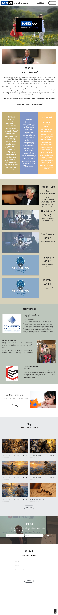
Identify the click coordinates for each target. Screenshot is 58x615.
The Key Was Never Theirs (38, 499)
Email (27, 535)
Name (8, 535)
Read (15, 405)
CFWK (34, 336)
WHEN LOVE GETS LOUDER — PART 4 (42, 455)
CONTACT (53, 3)
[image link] (7, 3)
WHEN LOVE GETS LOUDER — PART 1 (14, 499)
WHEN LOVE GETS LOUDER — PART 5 (14, 455)
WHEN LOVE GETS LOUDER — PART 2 (42, 477)
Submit (29, 581)
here (53, 98)
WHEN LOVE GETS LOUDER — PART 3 (14, 477)
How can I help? (20, 570)
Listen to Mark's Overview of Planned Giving (29, 104)
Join (48, 535)
